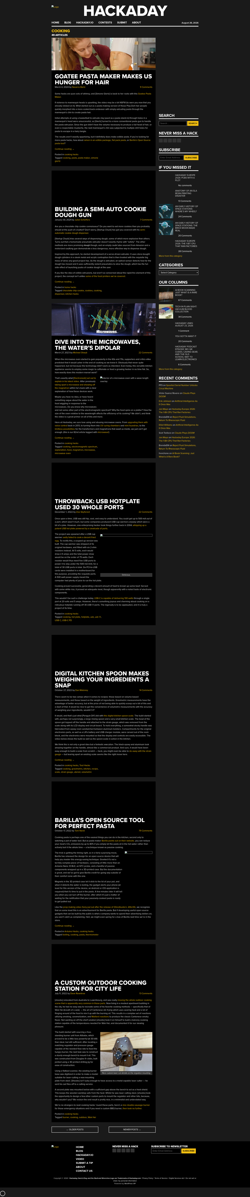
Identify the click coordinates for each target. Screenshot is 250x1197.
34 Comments (185, 316)
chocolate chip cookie (73, 290)
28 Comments (185, 251)
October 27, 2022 (63, 690)
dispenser (59, 294)
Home (55, 22)
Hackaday (125, 11)
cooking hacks (71, 154)
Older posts (74, 1129)
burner (66, 1117)
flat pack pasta (119, 140)
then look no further (132, 1108)
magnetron (78, 450)
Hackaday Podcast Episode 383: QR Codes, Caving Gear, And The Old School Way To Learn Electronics (186, 353)
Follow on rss (174, 140)
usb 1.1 (98, 617)
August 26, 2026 (190, 22)
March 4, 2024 (62, 87)
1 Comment (183, 331)
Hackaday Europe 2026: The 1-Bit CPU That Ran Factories (186, 243)
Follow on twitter (165, 140)
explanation (60, 450)
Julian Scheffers (82, 219)
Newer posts (132, 1129)
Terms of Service (161, 1178)
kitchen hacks (72, 294)
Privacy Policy (147, 1178)
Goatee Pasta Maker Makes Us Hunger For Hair (103, 79)
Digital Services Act (176, 1178)
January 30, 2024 (63, 219)
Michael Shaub (80, 352)
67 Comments (185, 300)
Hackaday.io (84, 22)
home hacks (70, 287)
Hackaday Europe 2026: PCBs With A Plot (185, 178)
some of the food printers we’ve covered (105, 276)
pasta (74, 158)
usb (92, 617)
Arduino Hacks (71, 931)
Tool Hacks (84, 765)
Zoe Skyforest (83, 512)
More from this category (170, 256)
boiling (66, 934)
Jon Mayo (163, 409)
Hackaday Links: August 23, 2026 (184, 324)
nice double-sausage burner (136, 1105)
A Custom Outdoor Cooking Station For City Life (100, 985)
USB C (58, 620)
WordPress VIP (130, 1184)
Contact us (179, 140)
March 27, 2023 (62, 352)
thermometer (92, 934)
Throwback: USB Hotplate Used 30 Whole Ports (97, 504)
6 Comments (184, 364)
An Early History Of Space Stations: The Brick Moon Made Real (186, 227)
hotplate (85, 617)
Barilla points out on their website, (118, 840)
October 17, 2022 (63, 830)
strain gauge (67, 772)
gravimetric (77, 768)
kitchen (87, 768)
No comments (185, 185)
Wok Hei (92, 1117)
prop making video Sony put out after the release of (99, 907)
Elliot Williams (165, 425)
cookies (89, 290)
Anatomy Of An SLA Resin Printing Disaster (186, 193)
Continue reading (64, 149)
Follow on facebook (161, 140)
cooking (67, 158)
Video (80, 1159)
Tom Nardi (80, 830)
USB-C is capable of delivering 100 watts (113, 598)
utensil (77, 772)
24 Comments (185, 216)
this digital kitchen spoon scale (118, 715)
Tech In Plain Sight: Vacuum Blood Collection (186, 309)
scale (57, 772)
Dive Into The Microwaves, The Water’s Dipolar (97, 345)
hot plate (76, 617)
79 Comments (145, 830)
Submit (122, 22)
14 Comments (145, 690)
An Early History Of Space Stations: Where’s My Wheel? (186, 209)
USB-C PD (67, 620)
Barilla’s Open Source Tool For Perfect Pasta (100, 823)
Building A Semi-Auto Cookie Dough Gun (100, 212)
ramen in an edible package (97, 140)
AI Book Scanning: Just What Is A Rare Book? (186, 292)
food (69, 450)
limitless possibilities (65, 429)
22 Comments (145, 352)
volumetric (87, 772)
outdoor (83, 1117)
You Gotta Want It (185, 336)
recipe (95, 768)
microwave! (103, 432)
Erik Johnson (165, 401)
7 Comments (146, 219)
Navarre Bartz (78, 87)
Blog (67, 22)
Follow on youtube (170, 140)
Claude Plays (185, 433)
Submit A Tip (84, 1163)
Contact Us (84, 1171)
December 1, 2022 (64, 512)
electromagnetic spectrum (84, 446)
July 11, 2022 (61, 993)
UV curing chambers (110, 425)
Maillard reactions (100, 1016)
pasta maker (84, 158)
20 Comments (185, 235)
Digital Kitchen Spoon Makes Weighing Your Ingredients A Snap (102, 679)
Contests (105, 22)
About (136, 22)
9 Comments (145, 87)
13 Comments (145, 993)
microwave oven (63, 453)
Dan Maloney (81, 690)
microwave (89, 450)
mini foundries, (132, 425)
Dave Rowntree (77, 993)
